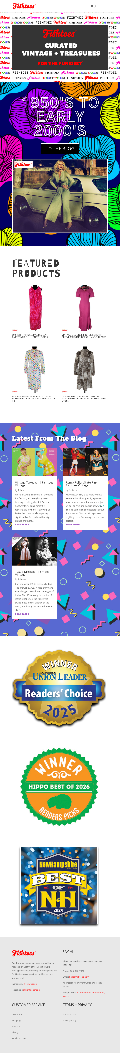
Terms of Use (69, 1014)
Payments (17, 1014)
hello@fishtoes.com (79, 977)
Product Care (19, 1038)
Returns (16, 1026)
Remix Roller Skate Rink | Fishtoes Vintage (83, 484)
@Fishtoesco (30, 984)
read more (22, 524)
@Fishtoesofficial (31, 990)
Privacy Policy (69, 1020)
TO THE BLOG (60, 148)
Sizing (15, 1032)
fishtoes (22, 490)
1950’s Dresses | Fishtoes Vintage (32, 573)
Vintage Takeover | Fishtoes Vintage (34, 484)
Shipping (16, 1020)
